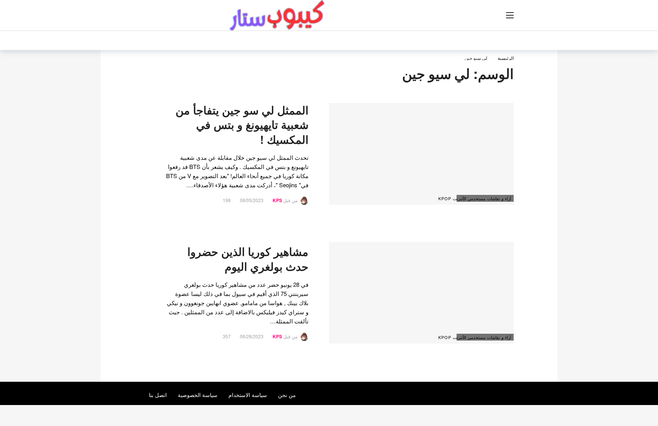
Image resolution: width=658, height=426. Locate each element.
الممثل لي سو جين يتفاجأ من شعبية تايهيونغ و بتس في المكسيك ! (242, 125)
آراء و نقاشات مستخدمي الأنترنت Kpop (484, 198)
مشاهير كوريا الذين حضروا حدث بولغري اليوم (247, 259)
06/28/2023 (252, 336)
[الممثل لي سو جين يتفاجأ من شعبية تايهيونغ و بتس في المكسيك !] (421, 154)
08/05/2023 (252, 200)
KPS (277, 200)
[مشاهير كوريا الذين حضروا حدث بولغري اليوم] (421, 293)
